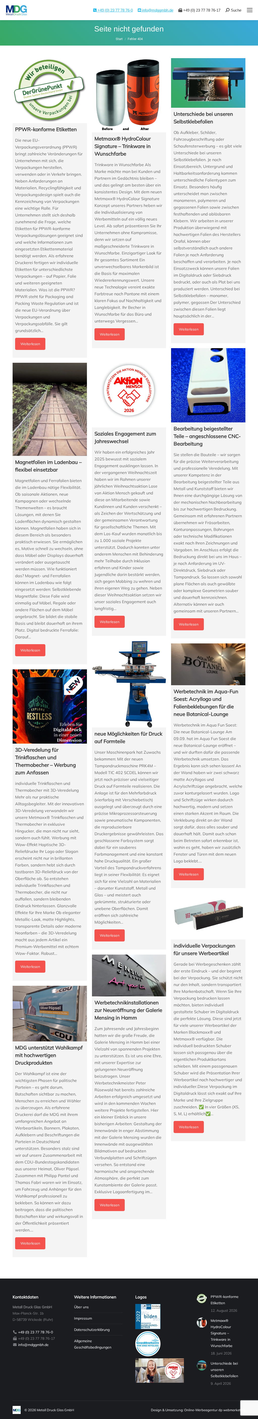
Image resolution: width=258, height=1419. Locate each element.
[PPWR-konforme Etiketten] (50, 90)
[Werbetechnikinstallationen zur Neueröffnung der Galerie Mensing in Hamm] (129, 975)
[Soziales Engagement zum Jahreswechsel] (129, 390)
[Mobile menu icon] (249, 10)
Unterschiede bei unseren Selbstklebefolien (224, 1369)
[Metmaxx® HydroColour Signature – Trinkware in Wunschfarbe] (129, 95)
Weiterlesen (30, 344)
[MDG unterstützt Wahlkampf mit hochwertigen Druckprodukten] (50, 1013)
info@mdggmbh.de (157, 10)
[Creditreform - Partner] (147, 1355)
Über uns (81, 1307)
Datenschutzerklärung (92, 1329)
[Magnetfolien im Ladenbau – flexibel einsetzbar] (50, 409)
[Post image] (202, 1299)
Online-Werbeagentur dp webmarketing (214, 1410)
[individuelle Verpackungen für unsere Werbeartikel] (208, 916)
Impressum (83, 1318)
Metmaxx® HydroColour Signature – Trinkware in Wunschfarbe (222, 1333)
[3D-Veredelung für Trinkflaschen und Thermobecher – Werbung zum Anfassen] (50, 706)
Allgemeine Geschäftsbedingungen (92, 1344)
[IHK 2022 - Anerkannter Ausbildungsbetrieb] (147, 1328)
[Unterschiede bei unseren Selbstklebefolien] (208, 83)
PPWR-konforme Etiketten (225, 1299)
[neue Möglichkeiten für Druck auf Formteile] (129, 684)
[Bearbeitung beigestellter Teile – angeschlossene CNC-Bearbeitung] (208, 385)
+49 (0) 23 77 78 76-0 (114, 10)
